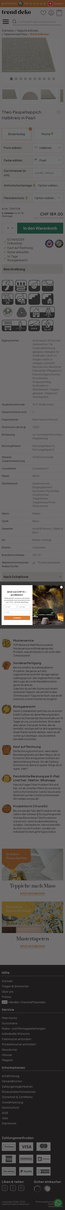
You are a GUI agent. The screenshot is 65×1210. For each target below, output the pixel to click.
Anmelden (17, 618)
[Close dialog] (61, 587)
